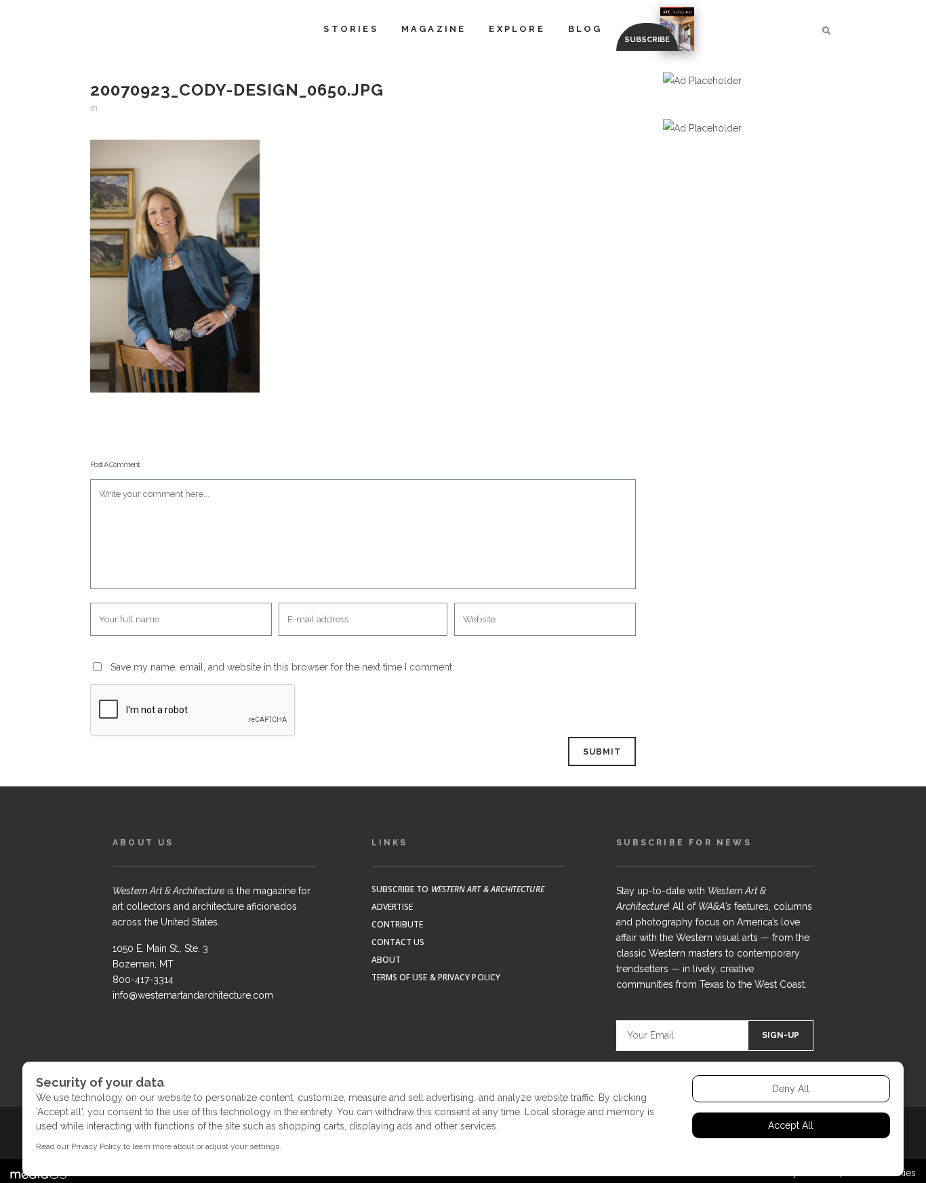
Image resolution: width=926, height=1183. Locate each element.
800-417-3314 (143, 979)
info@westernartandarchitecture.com (193, 995)
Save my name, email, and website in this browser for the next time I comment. (282, 667)
